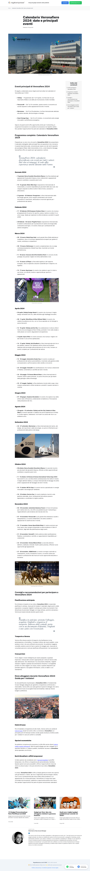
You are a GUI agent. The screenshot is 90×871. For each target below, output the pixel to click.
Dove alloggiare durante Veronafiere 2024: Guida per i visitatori (73, 106)
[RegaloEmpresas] (16, 3)
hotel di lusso (19, 731)
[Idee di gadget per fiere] (45, 803)
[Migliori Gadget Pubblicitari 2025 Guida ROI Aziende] (71, 803)
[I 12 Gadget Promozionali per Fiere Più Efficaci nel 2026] (19, 803)
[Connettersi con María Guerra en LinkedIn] (29, 833)
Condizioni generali (46, 867)
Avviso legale (55, 867)
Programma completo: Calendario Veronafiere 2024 (73, 93)
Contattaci (65, 2)
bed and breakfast (42, 760)
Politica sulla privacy (36, 867)
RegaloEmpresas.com (38, 862)
